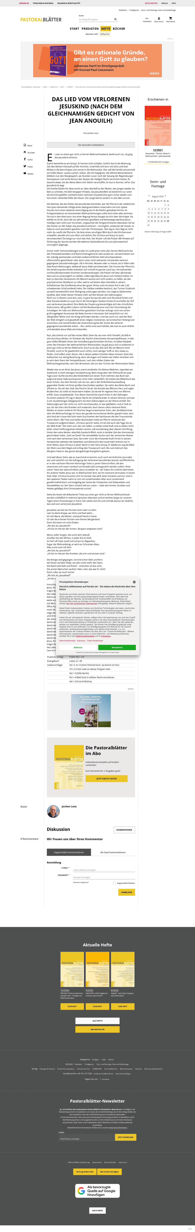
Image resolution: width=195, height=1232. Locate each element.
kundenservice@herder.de (103, 1074)
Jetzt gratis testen (107, 778)
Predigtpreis (134, 10)
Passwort (63, 875)
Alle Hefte (98, 1021)
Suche (81, 15)
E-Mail (65, 868)
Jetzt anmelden (125, 1137)
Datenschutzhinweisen (118, 1127)
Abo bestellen (97, 1029)
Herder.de (24, 3)
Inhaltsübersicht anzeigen (159, 162)
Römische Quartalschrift (153, 1069)
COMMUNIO (97, 1069)
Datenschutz (97, 1162)
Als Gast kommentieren (113, 852)
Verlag (164, 3)
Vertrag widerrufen (85, 1172)
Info (174, 3)
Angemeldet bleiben (125, 883)
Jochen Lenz (93, 133)
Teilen (30, 159)
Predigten (90, 29)
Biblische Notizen (126, 1069)
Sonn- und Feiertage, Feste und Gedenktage (158, 10)
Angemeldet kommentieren (69, 852)
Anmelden (126, 892)
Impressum (123, 1162)
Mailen (30, 173)
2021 (62, 87)
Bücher (119, 29)
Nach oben (97, 1210)
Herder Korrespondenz (65, 1069)
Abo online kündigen (123, 1074)
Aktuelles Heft (92, 34)
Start (74, 29)
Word (29, 145)
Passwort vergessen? (81, 882)
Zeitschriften (151, 3)
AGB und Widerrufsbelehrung (79, 1162)
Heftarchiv (104, 34)
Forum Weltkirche (110, 1069)
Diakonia (138, 1069)
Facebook (105, 1079)
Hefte (105, 29)
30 (168, 221)
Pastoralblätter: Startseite (30, 87)
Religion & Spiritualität (68, 3)
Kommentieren (124, 830)
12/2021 (70, 87)
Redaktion (123, 10)
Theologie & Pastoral (43, 3)
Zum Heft (72, 1006)
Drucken (31, 152)
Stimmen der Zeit (83, 1069)
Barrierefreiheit (110, 1162)
